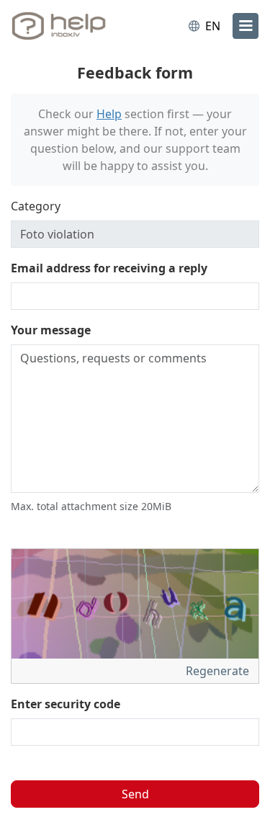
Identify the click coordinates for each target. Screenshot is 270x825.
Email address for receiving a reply (109, 268)
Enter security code (65, 704)
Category (35, 206)
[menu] (245, 26)
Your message (51, 330)
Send (135, 794)
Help (109, 114)
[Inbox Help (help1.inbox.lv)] (71, 26)
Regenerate (219, 671)
